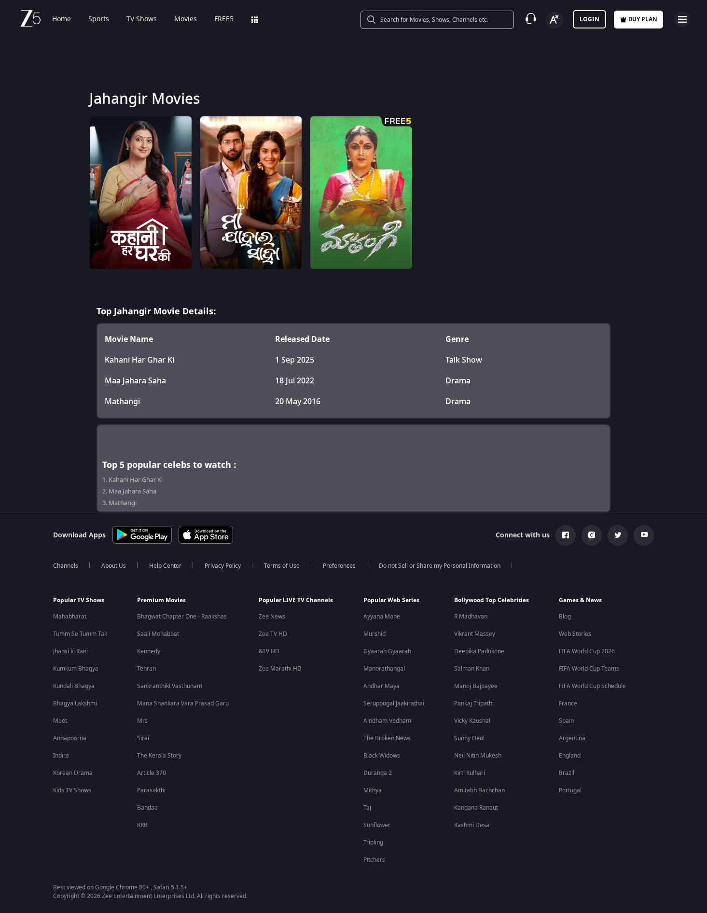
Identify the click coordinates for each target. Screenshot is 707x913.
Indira (61, 755)
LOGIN (589, 19)
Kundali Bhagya (74, 686)
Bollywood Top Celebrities (491, 600)
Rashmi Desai (472, 825)
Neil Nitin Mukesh (477, 755)
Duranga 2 (377, 773)
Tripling (373, 842)
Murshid (374, 634)
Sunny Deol (469, 738)
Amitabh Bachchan (479, 790)
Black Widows (381, 755)
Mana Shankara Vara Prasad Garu (183, 703)
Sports (98, 19)
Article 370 (151, 773)
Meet (60, 720)
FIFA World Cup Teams (589, 668)
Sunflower (376, 825)
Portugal (570, 790)
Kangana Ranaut (476, 807)
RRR (142, 825)
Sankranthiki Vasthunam (169, 686)
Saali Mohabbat (158, 634)
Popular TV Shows (78, 600)
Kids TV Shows (72, 790)
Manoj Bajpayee (476, 686)
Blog (565, 616)
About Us (113, 566)
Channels (65, 566)
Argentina (572, 738)
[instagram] (592, 535)
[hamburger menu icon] (682, 19)
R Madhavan (470, 616)
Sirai (143, 738)
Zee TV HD (273, 634)
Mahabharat (69, 616)
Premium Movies (161, 600)
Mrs (142, 720)
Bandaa (147, 807)
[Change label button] (554, 20)
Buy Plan (642, 19)
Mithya (372, 790)
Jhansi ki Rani (70, 651)
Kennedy (148, 651)
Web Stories (575, 634)
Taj (367, 807)
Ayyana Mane (381, 616)
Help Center (165, 566)
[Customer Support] (531, 19)
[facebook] (565, 535)
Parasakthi (151, 790)
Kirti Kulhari (469, 773)
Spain (566, 720)
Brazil (566, 773)
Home (61, 19)
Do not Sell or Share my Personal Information (439, 566)
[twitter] (618, 535)
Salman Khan (471, 668)
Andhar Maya (381, 686)
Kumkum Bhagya (75, 668)
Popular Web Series (391, 600)
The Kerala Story (159, 755)
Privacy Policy (223, 566)
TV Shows (141, 19)
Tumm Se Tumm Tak (80, 634)
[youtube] (644, 535)
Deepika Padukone (479, 651)
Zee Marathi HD (280, 668)
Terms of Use (282, 566)
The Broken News (387, 738)
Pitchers (374, 860)
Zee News (272, 616)
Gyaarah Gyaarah (387, 651)
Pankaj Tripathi (474, 703)
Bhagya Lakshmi (75, 703)
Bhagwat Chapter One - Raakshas (182, 616)
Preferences (339, 566)
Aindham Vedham (387, 720)
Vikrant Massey (474, 634)
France (568, 703)
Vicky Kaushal (472, 720)
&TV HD (269, 651)
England (570, 755)
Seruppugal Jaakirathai (393, 703)
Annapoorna (69, 738)
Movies (185, 19)
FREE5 (224, 19)
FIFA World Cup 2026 (587, 651)
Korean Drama (73, 773)
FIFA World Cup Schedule (592, 686)
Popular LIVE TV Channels (296, 600)
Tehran (146, 668)
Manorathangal (384, 668)
